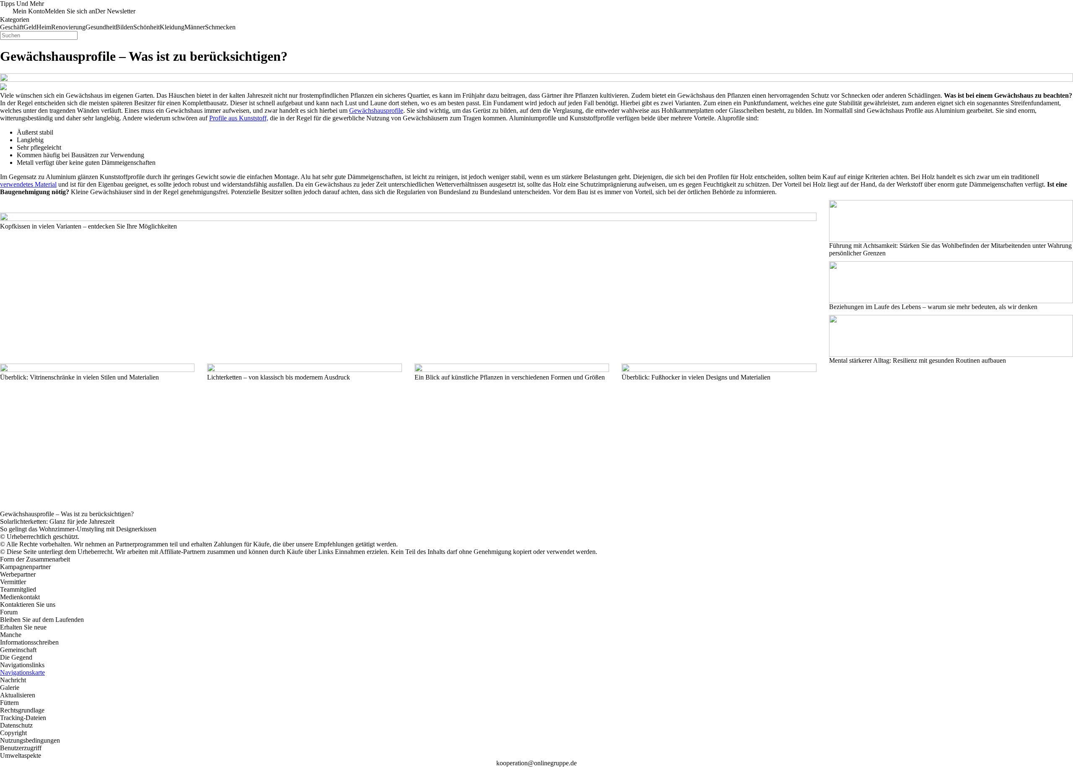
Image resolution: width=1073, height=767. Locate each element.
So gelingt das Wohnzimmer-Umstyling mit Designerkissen (78, 529)
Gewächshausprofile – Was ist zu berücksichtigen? (67, 513)
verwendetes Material (28, 184)
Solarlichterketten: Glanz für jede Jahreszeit (57, 521)
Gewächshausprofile (376, 110)
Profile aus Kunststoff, (238, 118)
